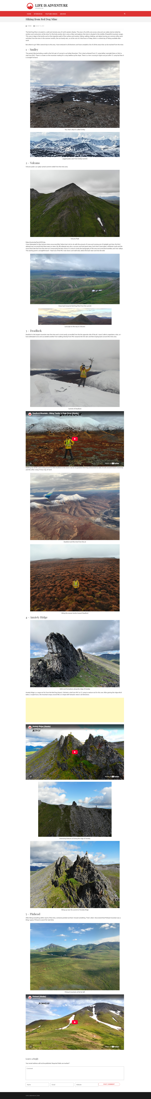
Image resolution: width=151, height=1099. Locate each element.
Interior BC (38, 14)
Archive (63, 14)
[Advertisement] (75, 710)
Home (29, 14)
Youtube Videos (51, 14)
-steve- (29, 26)
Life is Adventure (51, 5)
